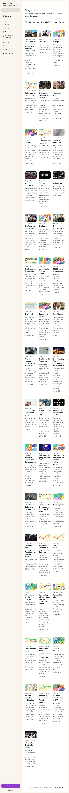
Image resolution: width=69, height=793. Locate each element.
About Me (8, 46)
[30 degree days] (45, 146)
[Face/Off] (45, 52)
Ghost (55, 787)
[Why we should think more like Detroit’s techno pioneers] (58, 465)
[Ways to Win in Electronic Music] (31, 749)
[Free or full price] (31, 146)
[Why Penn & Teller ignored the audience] (31, 510)
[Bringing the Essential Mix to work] (58, 417)
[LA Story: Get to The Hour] (31, 417)
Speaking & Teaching (9, 36)
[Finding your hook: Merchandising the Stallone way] (45, 657)
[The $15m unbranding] (58, 146)
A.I (38, 22)
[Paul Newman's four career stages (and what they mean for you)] (31, 52)
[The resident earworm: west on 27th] (45, 101)
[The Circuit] (31, 321)
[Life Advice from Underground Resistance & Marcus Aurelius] (31, 555)
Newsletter (9, 32)
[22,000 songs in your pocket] (58, 276)
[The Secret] (45, 232)
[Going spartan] (31, 657)
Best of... (32, 22)
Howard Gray (8, 3)
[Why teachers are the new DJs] (31, 606)
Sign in (10, 790)
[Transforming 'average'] (58, 52)
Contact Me (9, 53)
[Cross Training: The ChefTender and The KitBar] (58, 369)
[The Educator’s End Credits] (31, 276)
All (26, 22)
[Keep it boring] (58, 321)
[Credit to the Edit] (58, 657)
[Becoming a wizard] (45, 321)
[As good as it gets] (58, 101)
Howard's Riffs (46, 22)
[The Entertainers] (31, 189)
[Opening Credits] (45, 189)
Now (6, 49)
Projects (8, 28)
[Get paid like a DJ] (58, 606)
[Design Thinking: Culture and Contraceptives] (31, 465)
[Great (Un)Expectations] (58, 232)
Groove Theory (58, 22)
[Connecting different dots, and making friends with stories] (45, 606)
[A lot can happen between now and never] (31, 369)
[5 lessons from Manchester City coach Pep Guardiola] (45, 555)
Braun (61, 787)
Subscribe (11, 786)
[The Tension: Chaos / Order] (31, 232)
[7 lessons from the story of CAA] (58, 704)
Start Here (8, 16)
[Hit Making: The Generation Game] (45, 417)
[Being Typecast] (58, 510)
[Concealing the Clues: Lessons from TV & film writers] (45, 510)
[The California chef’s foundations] (58, 555)
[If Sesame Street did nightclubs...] (31, 704)
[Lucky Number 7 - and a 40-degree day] (45, 276)
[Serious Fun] (58, 189)
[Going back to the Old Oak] (31, 101)
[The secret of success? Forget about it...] (45, 704)
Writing (7, 24)
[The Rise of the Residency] (45, 369)
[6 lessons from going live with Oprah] (45, 465)
